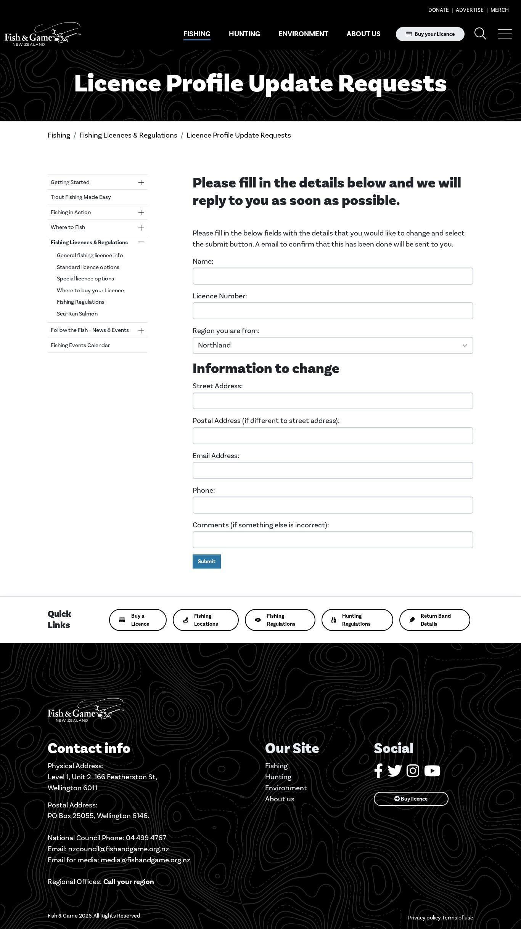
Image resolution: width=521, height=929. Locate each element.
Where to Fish (68, 227)
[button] (505, 33)
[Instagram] (413, 773)
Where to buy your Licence (90, 290)
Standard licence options (88, 267)
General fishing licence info (90, 255)
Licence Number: (220, 296)
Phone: (204, 490)
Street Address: (218, 385)
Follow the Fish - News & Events (90, 330)
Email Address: (216, 455)
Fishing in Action (71, 212)
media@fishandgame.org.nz (145, 859)
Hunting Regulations (356, 620)
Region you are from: (226, 330)
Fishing (197, 33)
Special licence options (85, 278)
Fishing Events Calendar (80, 345)
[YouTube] (432, 773)
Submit (206, 561)
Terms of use (457, 918)
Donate (438, 10)
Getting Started (70, 182)
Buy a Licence (140, 620)
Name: (203, 261)
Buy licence (414, 799)
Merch (499, 10)
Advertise (469, 10)
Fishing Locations (206, 620)
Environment (303, 33)
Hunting (244, 33)
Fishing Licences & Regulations (128, 135)
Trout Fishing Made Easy (81, 197)
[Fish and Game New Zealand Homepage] (43, 34)
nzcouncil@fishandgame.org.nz (118, 848)
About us (364, 33)
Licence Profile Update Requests (239, 135)
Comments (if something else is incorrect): (261, 525)
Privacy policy (424, 918)
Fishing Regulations (81, 301)
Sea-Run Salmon (77, 313)
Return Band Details (436, 620)
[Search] (480, 34)
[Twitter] (395, 773)
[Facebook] (378, 773)
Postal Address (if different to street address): (266, 420)
